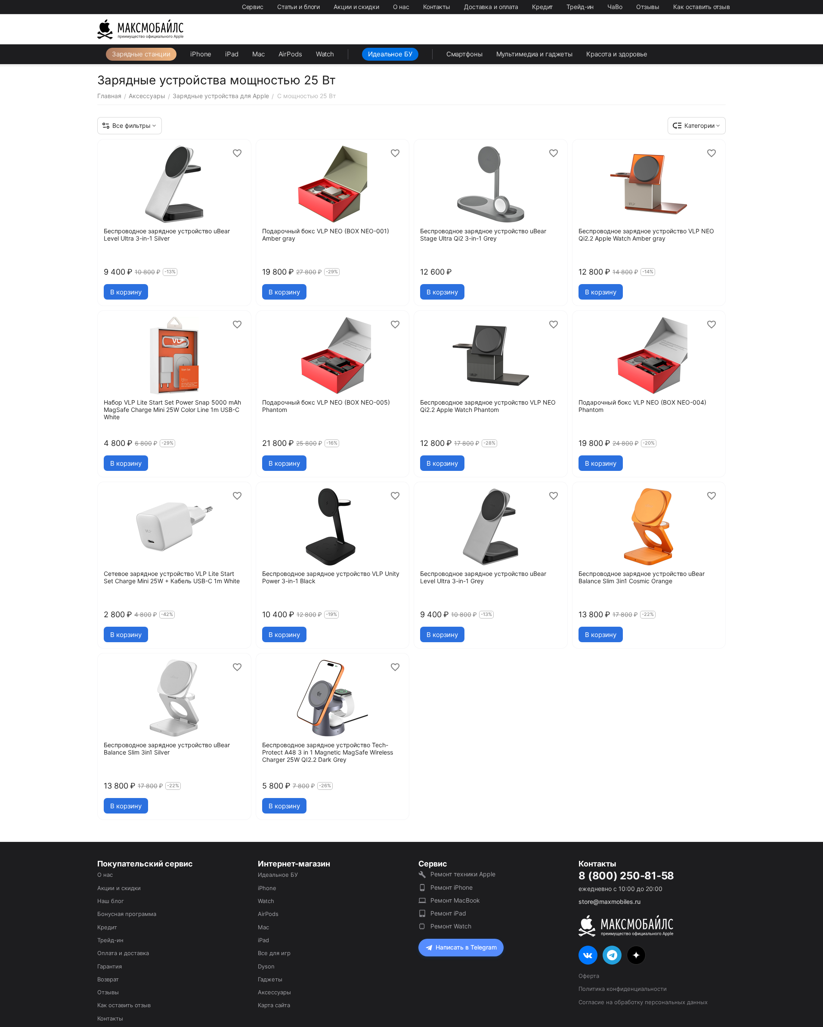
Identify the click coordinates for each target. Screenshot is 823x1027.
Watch (325, 54)
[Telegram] (612, 955)
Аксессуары (274, 992)
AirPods (290, 54)
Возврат (108, 979)
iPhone (200, 54)
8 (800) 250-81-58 (626, 876)
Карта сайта (274, 1005)
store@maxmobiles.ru (609, 901)
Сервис (252, 6)
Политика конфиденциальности (623, 988)
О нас (401, 6)
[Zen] (636, 955)
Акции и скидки (356, 6)
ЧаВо (614, 6)
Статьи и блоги (298, 6)
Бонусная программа (126, 913)
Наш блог (110, 900)
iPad (231, 54)
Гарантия (109, 966)
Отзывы (647, 6)
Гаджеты (270, 979)
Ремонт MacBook (455, 900)
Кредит (542, 6)
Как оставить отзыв (701, 6)
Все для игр (274, 953)
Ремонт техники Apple (462, 874)
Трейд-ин (580, 6)
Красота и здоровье (616, 54)
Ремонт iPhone (451, 887)
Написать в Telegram (466, 947)
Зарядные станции (141, 54)
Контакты (436, 6)
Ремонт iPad (448, 913)
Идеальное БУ (390, 54)
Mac (258, 54)
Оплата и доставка (123, 953)
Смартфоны (464, 54)
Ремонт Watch (450, 926)
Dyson (266, 966)
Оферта (589, 975)
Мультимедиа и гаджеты (534, 54)
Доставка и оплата (491, 6)
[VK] (588, 955)
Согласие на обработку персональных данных (643, 1002)
